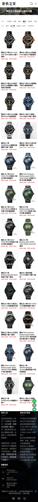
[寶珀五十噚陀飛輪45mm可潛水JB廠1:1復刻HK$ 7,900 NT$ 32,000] (28, 260)
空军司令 (31, 26)
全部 (7, 26)
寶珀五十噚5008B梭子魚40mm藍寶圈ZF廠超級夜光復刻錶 (9, 86)
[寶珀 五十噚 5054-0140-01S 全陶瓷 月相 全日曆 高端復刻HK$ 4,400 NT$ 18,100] (9, 161)
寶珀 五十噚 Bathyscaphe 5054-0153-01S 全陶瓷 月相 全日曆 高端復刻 (28, 211)
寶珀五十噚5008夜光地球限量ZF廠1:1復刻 (28, 145)
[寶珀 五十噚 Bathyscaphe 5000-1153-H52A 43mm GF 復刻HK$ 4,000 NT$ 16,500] (28, 227)
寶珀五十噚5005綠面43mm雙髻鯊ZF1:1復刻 (28, 400)
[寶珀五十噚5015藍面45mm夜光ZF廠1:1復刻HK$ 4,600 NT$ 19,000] (28, 101)
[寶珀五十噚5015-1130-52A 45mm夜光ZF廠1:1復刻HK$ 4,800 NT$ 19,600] (9, 39)
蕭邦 (19, 21)
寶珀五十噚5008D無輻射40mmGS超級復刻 (9, 116)
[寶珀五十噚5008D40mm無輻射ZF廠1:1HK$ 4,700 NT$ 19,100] (9, 385)
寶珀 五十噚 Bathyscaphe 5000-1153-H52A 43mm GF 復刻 (28, 244)
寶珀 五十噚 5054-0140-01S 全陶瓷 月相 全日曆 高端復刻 (9, 177)
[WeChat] (19, 499)
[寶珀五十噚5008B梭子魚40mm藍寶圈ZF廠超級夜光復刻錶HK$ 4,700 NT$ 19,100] (9, 70)
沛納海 (30, 21)
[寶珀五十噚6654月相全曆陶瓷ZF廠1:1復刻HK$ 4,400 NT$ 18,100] (9, 319)
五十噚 (12, 26)
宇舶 (35, 21)
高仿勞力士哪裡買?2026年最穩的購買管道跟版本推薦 (28, 449)
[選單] (36, 4)
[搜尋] (31, 3)
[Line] (14, 499)
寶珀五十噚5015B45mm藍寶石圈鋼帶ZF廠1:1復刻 (9, 146)
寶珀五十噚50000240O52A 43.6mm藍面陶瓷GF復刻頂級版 (28, 369)
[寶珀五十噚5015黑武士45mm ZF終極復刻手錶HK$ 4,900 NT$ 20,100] (9, 291)
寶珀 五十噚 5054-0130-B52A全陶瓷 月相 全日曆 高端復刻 (9, 243)
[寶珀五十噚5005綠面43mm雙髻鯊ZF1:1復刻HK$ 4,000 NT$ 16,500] (28, 385)
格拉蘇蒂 (9, 21)
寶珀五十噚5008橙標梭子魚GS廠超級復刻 (28, 85)
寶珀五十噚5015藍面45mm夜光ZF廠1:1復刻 (28, 116)
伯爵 (14, 21)
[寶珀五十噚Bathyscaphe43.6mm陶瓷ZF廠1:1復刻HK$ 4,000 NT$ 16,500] (9, 260)
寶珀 (24, 21)
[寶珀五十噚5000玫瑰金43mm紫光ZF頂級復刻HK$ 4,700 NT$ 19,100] (28, 39)
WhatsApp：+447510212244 (12, 472)
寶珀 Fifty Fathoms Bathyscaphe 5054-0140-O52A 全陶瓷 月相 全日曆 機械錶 (28, 178)
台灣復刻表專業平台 (26, 491)
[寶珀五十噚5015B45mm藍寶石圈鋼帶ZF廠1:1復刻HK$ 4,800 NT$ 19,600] (9, 130)
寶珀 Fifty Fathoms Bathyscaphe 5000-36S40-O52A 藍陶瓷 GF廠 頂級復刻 (9, 369)
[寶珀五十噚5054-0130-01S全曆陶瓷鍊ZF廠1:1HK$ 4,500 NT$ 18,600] (28, 291)
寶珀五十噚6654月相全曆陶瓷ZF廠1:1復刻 (9, 335)
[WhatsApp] (25, 499)
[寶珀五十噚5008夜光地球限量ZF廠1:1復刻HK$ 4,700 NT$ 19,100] (28, 130)
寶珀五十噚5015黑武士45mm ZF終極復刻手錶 (9, 306)
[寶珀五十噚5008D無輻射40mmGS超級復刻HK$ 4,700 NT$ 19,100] (9, 101)
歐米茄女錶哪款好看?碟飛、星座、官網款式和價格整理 (28, 440)
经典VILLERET (21, 26)
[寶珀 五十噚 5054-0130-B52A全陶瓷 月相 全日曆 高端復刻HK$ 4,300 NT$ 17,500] (9, 227)
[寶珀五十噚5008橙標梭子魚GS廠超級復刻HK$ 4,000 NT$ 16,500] (28, 70)
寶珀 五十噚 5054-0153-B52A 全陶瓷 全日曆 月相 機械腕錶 (9, 210)
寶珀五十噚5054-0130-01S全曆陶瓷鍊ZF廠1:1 (28, 306)
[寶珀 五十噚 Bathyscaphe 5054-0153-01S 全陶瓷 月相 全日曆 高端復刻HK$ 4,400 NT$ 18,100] (28, 194)
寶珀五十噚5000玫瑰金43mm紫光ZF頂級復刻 (28, 55)
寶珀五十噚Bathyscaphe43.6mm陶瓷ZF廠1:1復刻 (9, 276)
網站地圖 (26, 493)
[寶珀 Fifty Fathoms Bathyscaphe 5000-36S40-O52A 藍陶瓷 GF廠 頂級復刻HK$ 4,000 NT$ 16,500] (9, 352)
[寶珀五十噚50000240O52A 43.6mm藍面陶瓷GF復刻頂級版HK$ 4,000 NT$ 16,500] (28, 352)
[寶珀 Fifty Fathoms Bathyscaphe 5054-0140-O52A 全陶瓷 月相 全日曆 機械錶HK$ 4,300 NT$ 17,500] (28, 161)
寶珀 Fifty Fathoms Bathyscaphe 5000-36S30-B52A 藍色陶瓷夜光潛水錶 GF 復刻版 (28, 337)
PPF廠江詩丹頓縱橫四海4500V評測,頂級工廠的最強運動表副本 (28, 421)
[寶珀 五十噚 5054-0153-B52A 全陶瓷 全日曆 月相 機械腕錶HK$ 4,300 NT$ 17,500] (9, 194)
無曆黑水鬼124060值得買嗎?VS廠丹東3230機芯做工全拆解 (28, 457)
